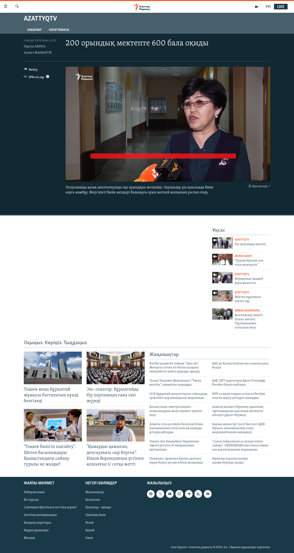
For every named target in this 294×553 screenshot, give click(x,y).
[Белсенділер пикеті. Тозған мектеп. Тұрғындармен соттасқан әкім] (222, 314)
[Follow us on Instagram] (179, 494)
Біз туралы (31, 499)
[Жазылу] (207, 494)
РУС (268, 6)
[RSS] (198, 494)
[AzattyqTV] (257, 7)
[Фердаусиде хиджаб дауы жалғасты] (222, 277)
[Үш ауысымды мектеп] (222, 243)
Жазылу (29, 538)
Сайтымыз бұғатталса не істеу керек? (50, 507)
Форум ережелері (36, 530)
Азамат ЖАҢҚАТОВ (37, 52)
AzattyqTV (242, 239)
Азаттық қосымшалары (40, 515)
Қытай (90, 530)
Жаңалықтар (94, 492)
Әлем (89, 538)
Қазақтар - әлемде (98, 507)
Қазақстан (92, 499)
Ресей (89, 522)
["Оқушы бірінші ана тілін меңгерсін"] (222, 259)
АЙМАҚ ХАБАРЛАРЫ (247, 310)
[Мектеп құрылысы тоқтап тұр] (222, 295)
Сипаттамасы (59, 30)
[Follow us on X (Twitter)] (160, 494)
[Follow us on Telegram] (189, 494)
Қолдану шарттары (37, 522)
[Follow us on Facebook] (151, 494)
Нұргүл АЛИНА (34, 46)
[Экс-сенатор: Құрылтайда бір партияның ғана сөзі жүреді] (116, 368)
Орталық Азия (95, 515)
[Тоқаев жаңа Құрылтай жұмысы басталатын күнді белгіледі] (53, 368)
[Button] (31, 70)
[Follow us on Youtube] (170, 494)
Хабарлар (34, 30)
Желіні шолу (243, 256)
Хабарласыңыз (34, 492)
